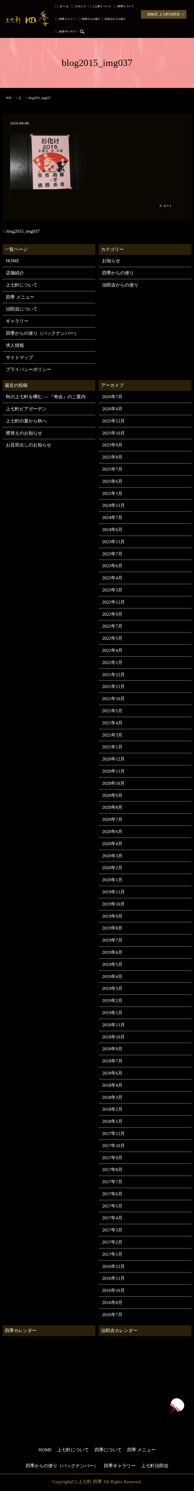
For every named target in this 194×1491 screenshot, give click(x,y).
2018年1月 (112, 1121)
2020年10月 (113, 783)
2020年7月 (112, 819)
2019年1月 (112, 1012)
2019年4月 (112, 976)
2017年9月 (112, 1157)
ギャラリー (17, 321)
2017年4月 (112, 1217)
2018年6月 (112, 1073)
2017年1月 (112, 1254)
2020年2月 (112, 867)
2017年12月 (113, 1133)
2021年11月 (113, 686)
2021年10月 (113, 698)
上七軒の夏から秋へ (26, 420)
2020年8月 (112, 807)
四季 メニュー (65, 19)
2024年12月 (113, 505)
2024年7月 (112, 517)
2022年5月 (112, 638)
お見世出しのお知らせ (28, 444)
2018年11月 (113, 1024)
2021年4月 (112, 722)
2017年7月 (112, 1181)
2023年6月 (112, 565)
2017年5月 (112, 1206)
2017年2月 (112, 1242)
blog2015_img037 (23, 231)
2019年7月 (112, 940)
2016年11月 (113, 1278)
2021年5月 (112, 710)
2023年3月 (112, 590)
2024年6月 (112, 529)
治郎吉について (22, 309)
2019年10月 (113, 904)
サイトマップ (19, 357)
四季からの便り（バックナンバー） (42, 333)
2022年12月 (113, 602)
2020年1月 (112, 879)
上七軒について (99, 6)
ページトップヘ (176, 1406)
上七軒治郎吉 (154, 1465)
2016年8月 (112, 1302)
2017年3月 (112, 1230)
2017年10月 (113, 1145)
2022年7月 (112, 626)
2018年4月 (112, 1085)
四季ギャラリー (66, 31)
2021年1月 (112, 746)
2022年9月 (112, 614)
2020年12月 (113, 759)
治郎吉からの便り (113, 19)
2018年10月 (113, 1036)
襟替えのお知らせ (24, 433)
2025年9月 (112, 444)
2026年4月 (112, 408)
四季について (123, 6)
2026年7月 (112, 396)
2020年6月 (112, 831)
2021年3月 (112, 735)
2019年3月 (112, 988)
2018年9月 (112, 1048)
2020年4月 (112, 843)
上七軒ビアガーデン (26, 408)
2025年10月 (113, 433)
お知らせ (78, 6)
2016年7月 (112, 1314)
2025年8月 (112, 457)
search (82, 31)
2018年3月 (112, 1097)
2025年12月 (113, 420)
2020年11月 (113, 771)
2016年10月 (113, 1290)
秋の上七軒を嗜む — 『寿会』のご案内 (46, 396)
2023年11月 (113, 541)
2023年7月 (112, 553)
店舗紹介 (15, 272)
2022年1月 (112, 662)
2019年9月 (112, 916)
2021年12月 (113, 674)
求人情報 (15, 345)
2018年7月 (112, 1060)
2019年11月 (113, 891)
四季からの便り (89, 19)
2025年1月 (112, 493)
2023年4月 (112, 577)
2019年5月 (112, 964)
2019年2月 (112, 1000)
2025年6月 (112, 481)
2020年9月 (112, 795)
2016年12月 (113, 1266)
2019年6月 (112, 952)
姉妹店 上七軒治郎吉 (163, 14)
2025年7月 (112, 469)
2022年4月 (112, 650)
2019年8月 (112, 928)
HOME (61, 6)
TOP (8, 98)
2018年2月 (112, 1109)
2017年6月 (112, 1193)
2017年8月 (112, 1169)
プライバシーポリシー (28, 369)
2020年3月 (112, 855)
